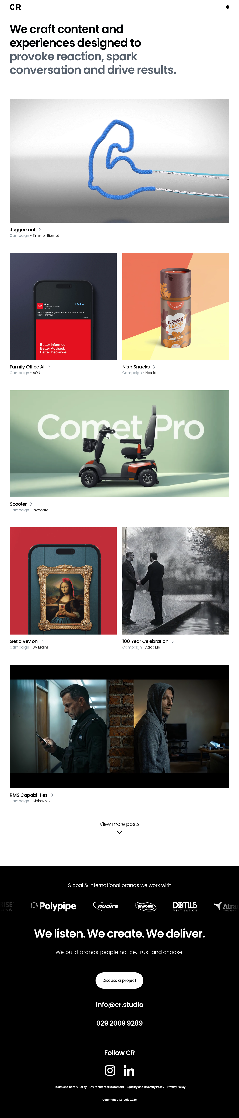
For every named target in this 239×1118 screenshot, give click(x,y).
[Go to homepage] (15, 7)
